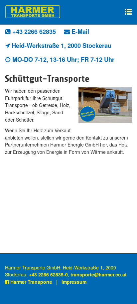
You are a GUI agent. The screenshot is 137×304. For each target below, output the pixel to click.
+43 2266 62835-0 (48, 274)
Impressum (74, 281)
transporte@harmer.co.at (98, 274)
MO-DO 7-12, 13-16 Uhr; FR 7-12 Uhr (62, 59)
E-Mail (79, 31)
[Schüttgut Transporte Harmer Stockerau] (105, 105)
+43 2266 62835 (33, 31)
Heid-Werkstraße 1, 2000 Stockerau (60, 45)
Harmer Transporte (30, 281)
